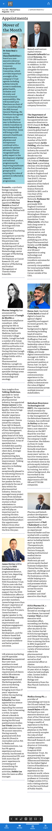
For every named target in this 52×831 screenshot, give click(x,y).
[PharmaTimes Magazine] (27, 4)
